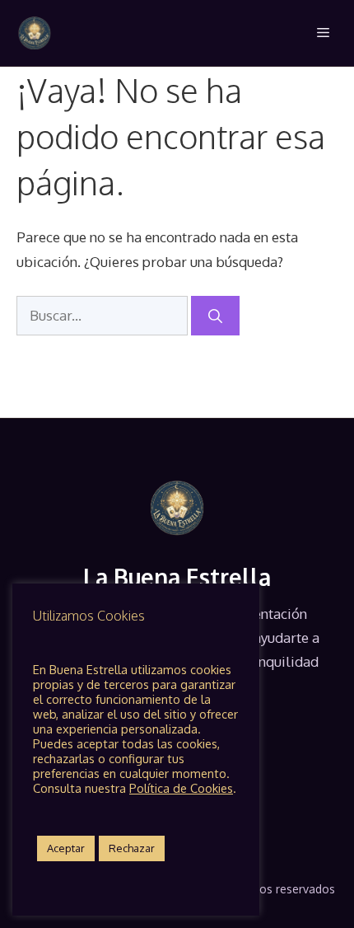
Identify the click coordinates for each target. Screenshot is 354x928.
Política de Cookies (181, 787)
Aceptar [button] (66, 848)
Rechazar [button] (132, 848)
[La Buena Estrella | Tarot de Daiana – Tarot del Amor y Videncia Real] (34, 33)
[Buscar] (215, 315)
